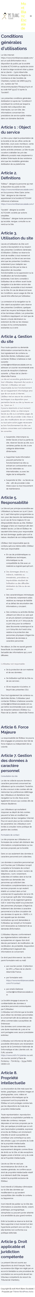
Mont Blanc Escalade (24, 16)
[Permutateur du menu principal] (30, 16)
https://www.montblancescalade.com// (17, 204)
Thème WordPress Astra (23, 1292)
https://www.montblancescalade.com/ (17, 190)
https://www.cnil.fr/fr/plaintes (14, 1055)
